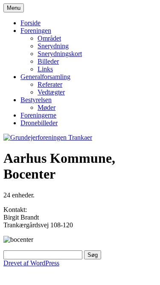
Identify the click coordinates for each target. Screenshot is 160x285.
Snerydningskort (60, 53)
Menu (13, 8)
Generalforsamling (45, 76)
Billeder (48, 61)
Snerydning (53, 46)
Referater (50, 84)
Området (49, 38)
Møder (46, 107)
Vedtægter (51, 92)
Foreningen (35, 30)
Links (45, 69)
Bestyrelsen (36, 99)
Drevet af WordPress (31, 263)
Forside (30, 22)
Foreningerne (38, 115)
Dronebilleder (39, 122)
